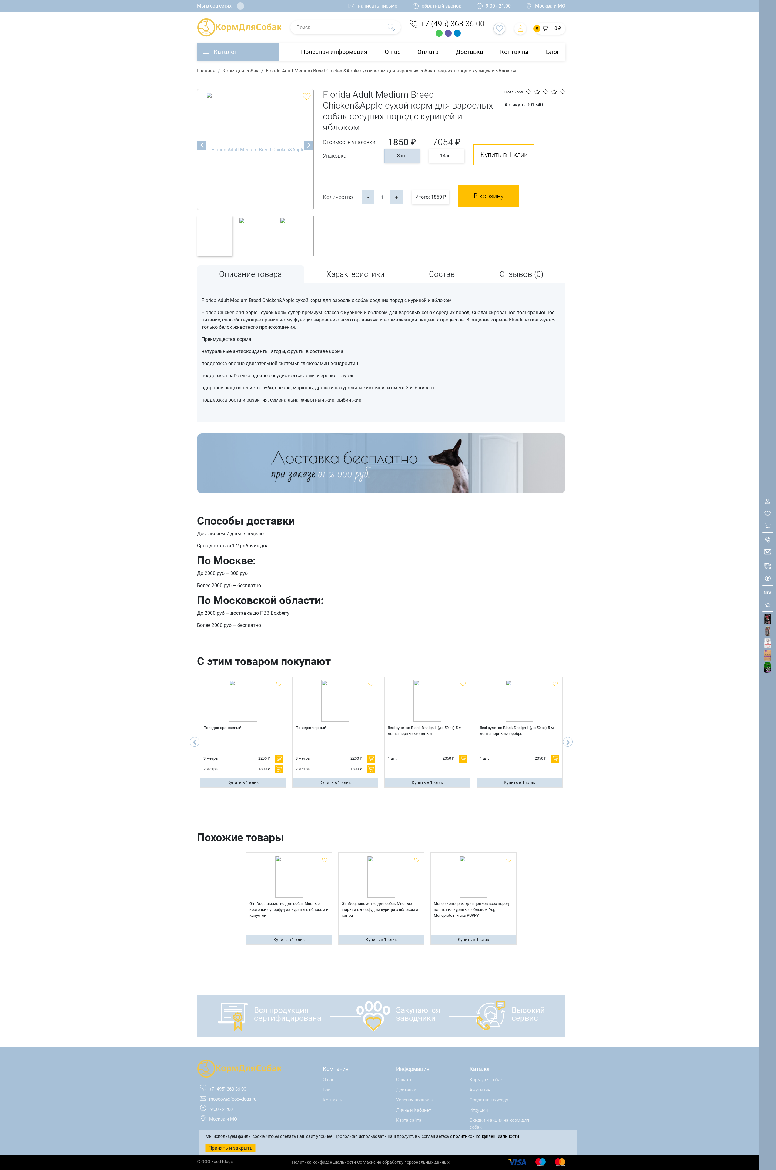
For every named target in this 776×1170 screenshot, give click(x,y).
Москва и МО (550, 6)
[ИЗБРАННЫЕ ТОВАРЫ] (767, 513)
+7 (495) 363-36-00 (452, 23)
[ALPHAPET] (767, 619)
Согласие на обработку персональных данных (403, 1162)
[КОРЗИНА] (767, 525)
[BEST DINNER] (767, 643)
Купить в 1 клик (503, 155)
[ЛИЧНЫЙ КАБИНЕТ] (767, 501)
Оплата (428, 51)
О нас (392, 51)
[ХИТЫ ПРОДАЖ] (767, 604)
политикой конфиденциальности (486, 1136)
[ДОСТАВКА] (767, 566)
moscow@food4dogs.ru (232, 1099)
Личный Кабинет (413, 1110)
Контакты (514, 51)
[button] (550, 29)
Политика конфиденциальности (324, 1162)
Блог (552, 51)
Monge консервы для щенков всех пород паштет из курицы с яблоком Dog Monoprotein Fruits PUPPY (471, 909)
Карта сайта (408, 1120)
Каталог (225, 51)
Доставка (469, 51)
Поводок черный (311, 727)
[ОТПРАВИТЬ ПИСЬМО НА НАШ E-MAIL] (767, 551)
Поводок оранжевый (222, 727)
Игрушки (479, 1110)
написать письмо (377, 6)
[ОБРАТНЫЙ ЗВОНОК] (767, 539)
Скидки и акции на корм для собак (499, 1124)
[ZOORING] (767, 667)
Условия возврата (415, 1100)
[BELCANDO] (767, 631)
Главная (206, 71)
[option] (255, 149)
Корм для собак (240, 71)
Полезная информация (334, 51)
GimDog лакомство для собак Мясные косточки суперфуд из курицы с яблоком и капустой (289, 909)
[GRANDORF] (767, 655)
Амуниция (480, 1090)
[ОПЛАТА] (767, 578)
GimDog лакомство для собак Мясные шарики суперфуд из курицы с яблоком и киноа (380, 909)
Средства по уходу (489, 1100)
